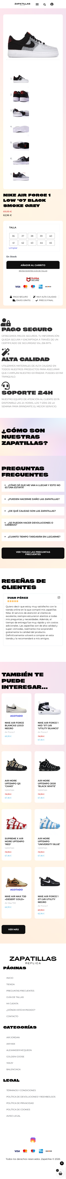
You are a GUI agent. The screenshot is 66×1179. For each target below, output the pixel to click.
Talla (12, 227)
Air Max (10, 1043)
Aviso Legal (13, 1116)
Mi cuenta (12, 1003)
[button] (44, 4)
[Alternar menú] (37, 4)
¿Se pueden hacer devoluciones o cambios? (29, 523)
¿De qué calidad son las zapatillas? (32, 511)
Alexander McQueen (19, 1050)
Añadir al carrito (33, 265)
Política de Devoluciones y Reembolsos (30, 1096)
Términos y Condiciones (21, 1090)
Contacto (12, 1016)
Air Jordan (13, 1037)
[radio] (13, 236)
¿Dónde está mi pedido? (20, 1010)
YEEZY (9, 1063)
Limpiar (13, 248)
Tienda (10, 984)
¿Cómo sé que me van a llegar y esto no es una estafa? (32, 486)
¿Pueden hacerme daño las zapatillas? (34, 499)
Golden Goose (15, 1056)
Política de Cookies (18, 1109)
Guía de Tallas (15, 997)
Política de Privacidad (20, 1103)
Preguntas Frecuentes (20, 990)
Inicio (9, 978)
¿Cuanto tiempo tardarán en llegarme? (34, 536)
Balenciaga (13, 1069)
